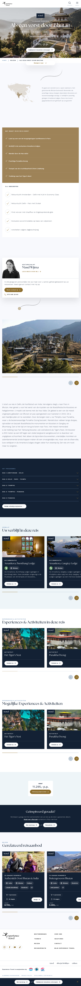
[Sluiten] (77, 982)
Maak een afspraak (31, 819)
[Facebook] (9, 947)
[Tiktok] (20, 947)
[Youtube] (15, 947)
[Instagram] (4, 947)
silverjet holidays (63, 963)
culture (74, 963)
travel (52, 963)
